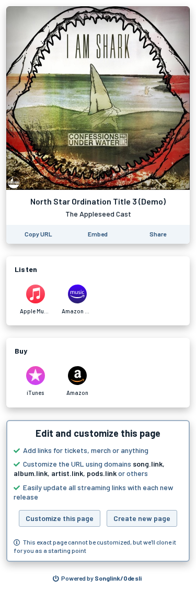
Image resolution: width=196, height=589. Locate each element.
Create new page (141, 518)
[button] (98, 491)
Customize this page (60, 518)
